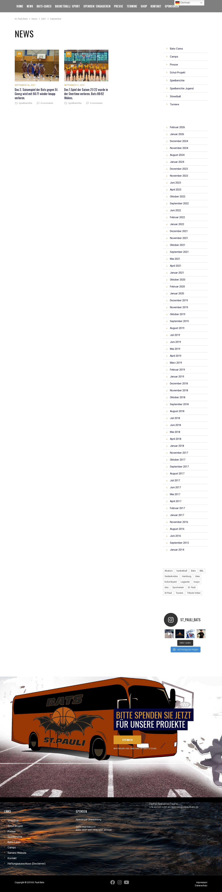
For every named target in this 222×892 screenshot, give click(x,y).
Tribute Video (193, 593)
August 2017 (177, 473)
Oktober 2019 (177, 314)
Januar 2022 (177, 224)
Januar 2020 (177, 293)
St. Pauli (192, 587)
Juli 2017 (175, 480)
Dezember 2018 (179, 383)
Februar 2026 (177, 127)
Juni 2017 (175, 487)
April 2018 (175, 438)
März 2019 (176, 362)
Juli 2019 (175, 335)
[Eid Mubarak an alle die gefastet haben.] (179, 633)
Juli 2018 (175, 418)
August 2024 (177, 155)
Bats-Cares (14, 842)
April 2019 (175, 355)
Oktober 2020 (177, 279)
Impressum (201, 882)
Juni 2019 (175, 342)
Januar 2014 (177, 549)
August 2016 (177, 528)
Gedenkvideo (171, 576)
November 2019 (179, 307)
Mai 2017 (175, 494)
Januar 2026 (177, 134)
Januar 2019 (177, 376)
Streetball (13, 820)
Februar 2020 (177, 286)
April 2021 (175, 265)
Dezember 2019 (179, 300)
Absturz (169, 570)
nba (166, 587)
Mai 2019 (175, 348)
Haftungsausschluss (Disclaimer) (26, 863)
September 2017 (179, 466)
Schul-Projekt (15, 826)
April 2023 (175, 189)
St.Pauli (168, 593)
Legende (185, 582)
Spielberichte (25, 103)
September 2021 (179, 251)
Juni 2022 (175, 210)
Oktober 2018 (177, 397)
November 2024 (179, 148)
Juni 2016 (175, 535)
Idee (197, 576)
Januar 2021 (177, 272)
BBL (202, 570)
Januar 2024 (177, 161)
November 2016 (179, 522)
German (185, 2)
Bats (193, 570)
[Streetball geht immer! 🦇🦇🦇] (190, 633)
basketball (182, 570)
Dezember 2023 (179, 168)
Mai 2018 (175, 432)
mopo (197, 582)
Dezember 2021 (179, 231)
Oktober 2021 (177, 245)
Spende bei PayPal (168, 803)
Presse (12, 831)
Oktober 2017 (177, 459)
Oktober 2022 (177, 196)
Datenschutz (201, 885)
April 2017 (175, 501)
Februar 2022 (177, 217)
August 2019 (177, 328)
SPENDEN (127, 740)
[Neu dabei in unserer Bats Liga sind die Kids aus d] (201, 633)
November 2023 (179, 175)
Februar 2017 (177, 508)
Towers (179, 593)
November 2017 (179, 452)
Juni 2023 (175, 182)
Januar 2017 (177, 515)
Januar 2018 (177, 445)
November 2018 (179, 390)
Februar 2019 (177, 369)
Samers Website (17, 852)
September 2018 (179, 404)
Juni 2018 (175, 425)
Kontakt (12, 858)
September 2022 (179, 203)
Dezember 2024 (179, 141)
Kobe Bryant (171, 582)
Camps (12, 847)
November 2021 (179, 238)
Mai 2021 (175, 258)
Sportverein (178, 587)
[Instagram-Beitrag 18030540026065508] (169, 633)
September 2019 (179, 321)
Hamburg (186, 576)
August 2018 (177, 411)
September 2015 (179, 542)
